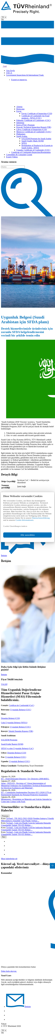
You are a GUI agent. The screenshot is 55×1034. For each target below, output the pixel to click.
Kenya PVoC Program (25, 125)
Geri (5, 66)
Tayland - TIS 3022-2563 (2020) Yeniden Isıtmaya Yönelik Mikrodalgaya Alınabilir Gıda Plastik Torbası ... (27, 819)
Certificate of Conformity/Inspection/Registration (31, 152)
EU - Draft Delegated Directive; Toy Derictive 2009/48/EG (25, 779)
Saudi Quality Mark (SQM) (32, 141)
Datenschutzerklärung (41, 518)
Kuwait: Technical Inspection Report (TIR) (33, 127)
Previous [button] (5, 816)
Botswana (20, 109)
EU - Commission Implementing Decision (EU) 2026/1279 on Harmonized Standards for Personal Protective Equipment (26, 793)
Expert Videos (12, 157)
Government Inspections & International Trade (25, 75)
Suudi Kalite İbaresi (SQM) (12, 744)
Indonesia (20, 123)
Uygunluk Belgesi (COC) (20, 710)
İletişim (4, 674)
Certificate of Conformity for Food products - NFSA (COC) (35, 117)
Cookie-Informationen (24, 520)
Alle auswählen (27, 535)
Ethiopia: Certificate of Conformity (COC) (33, 120)
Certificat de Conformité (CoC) (21, 705)
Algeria (19, 107)
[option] (27, 819)
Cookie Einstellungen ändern (15, 526)
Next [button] (4, 837)
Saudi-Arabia (22, 136)
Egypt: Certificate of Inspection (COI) (36, 113)
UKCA (9, 73)
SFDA (24, 143)
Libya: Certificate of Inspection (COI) (31, 129)
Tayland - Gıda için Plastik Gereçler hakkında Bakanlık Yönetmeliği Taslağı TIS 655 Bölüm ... (26, 824)
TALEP (4, 684)
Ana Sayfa (10, 70)
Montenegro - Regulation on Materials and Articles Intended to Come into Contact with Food (26, 800)
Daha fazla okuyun (9, 971)
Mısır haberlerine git (9, 859)
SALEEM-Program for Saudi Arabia (36, 139)
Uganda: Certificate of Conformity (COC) (33, 150)
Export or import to (19, 80)
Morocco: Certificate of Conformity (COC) (33, 132)
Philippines (20, 134)
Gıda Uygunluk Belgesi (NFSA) (14, 723)
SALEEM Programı (9, 740)
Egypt (19, 111)
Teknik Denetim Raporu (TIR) (20, 731)
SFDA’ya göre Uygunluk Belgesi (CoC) (17, 748)
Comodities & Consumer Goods (19, 155)
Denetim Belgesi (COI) (10, 718)
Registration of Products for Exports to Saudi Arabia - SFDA (37, 146)
